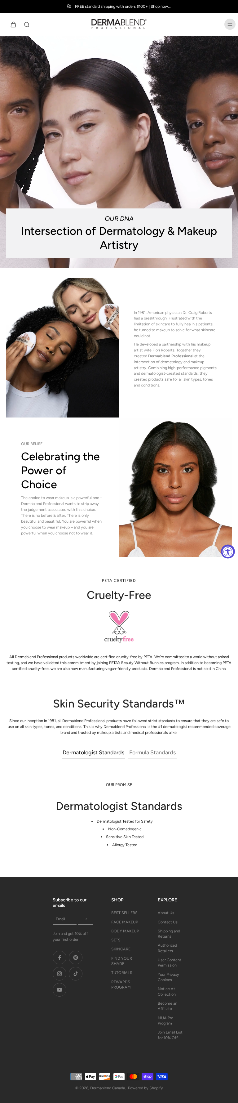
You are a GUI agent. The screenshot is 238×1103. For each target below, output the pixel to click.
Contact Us (168, 922)
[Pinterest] (75, 957)
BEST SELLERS (124, 912)
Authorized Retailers (167, 948)
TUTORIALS (121, 972)
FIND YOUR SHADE (121, 961)
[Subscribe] (85, 919)
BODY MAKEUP (125, 931)
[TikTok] (75, 973)
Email (60, 919)
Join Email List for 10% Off (170, 1035)
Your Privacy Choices (168, 977)
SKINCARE (120, 949)
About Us (166, 912)
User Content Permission (169, 962)
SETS (116, 940)
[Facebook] (59, 957)
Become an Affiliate (167, 1006)
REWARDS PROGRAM (121, 984)
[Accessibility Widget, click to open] (228, 552)
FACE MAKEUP (124, 922)
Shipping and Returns (169, 934)
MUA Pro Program (165, 1020)
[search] (26, 24)
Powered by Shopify (145, 1088)
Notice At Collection (167, 991)
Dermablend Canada (107, 1088)
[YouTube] (59, 990)
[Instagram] (59, 973)
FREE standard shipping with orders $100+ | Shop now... (123, 6)
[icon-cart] (13, 24)
